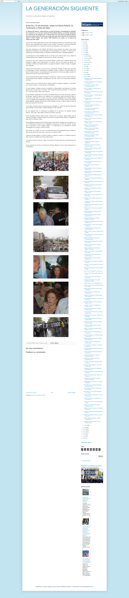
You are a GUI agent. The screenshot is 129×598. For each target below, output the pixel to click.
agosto (85, 64)
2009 (84, 438)
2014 (84, 427)
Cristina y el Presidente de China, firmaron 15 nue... (92, 405)
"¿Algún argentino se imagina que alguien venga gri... (92, 248)
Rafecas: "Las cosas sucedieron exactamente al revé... (91, 129)
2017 (84, 50)
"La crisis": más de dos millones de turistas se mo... (92, 306)
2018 (84, 48)
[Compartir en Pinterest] (58, 343)
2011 (84, 434)
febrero (86, 76)
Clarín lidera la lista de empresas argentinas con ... (92, 359)
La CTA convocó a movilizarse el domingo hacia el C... (91, 112)
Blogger (91, 586)
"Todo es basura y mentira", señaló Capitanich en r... (92, 418)
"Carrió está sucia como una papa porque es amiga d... (92, 379)
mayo (85, 70)
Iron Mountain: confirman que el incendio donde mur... (91, 85)
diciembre (86, 56)
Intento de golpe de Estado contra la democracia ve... (92, 212)
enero (85, 425)
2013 (84, 430)
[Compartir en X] (54, 343)
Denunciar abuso (86, 442)
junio (85, 68)
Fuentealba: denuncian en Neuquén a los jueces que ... (93, 185)
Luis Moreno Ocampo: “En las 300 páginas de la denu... (92, 280)
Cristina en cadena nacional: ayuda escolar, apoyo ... (92, 326)
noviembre (86, 58)
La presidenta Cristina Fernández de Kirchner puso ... (92, 255)
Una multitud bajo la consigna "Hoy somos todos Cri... (92, 228)
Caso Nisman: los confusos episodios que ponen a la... (93, 385)
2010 (84, 436)
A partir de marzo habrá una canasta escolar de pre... (92, 309)
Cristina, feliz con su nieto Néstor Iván (93, 283)
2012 (84, 432)
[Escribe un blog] (53, 343)
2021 (84, 42)
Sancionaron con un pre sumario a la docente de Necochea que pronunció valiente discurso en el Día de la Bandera (86, 527)
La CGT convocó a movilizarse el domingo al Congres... (92, 109)
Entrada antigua (71, 392)
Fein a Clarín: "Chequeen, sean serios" (93, 271)
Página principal (86, 460)
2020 (84, 44)
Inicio (52, 392)
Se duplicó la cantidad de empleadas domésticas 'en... (93, 369)
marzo (85, 74)
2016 (84, 52)
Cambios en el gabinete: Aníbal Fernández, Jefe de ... (91, 135)
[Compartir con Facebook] (56, 343)
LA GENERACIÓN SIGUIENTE (62, 8)
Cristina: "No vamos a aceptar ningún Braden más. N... (93, 329)
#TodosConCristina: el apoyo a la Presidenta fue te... (92, 238)
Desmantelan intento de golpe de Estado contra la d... (92, 218)
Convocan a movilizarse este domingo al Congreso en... (93, 82)
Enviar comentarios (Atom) (39, 395)
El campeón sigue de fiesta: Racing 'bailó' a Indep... (92, 422)
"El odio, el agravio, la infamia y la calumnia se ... (92, 292)
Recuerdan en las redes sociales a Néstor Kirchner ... (92, 145)
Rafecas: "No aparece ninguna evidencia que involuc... (91, 125)
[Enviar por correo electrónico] (51, 343)
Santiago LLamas (88, 32)
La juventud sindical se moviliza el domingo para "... (92, 105)
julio (85, 66)
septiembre (87, 62)
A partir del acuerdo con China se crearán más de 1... (92, 355)
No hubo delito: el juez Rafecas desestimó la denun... (91, 132)
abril (85, 72)
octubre (86, 60)
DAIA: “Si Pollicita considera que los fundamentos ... (92, 89)
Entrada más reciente (31, 392)
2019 (84, 46)
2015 (84, 54)
